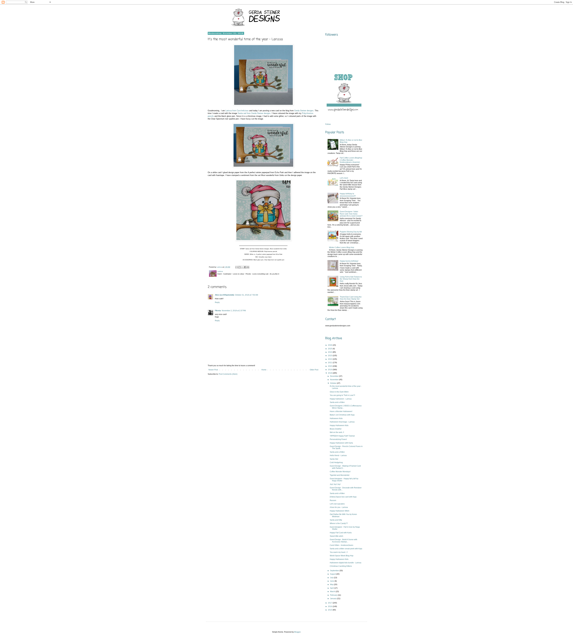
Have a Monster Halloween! (341, 411)
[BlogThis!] (239, 267)
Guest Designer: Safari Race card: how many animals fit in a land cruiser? (351, 214)
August (333, 574)
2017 (330, 603)
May (332, 584)
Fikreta (218, 311)
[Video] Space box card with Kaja (343, 497)
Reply (217, 302)
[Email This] (236, 267)
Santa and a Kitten (337, 402)
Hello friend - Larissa (338, 455)
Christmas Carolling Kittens (341, 566)
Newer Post (213, 370)
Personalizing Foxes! (338, 439)
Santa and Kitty (336, 520)
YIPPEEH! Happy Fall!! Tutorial (342, 436)
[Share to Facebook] (245, 267)
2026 (330, 345)
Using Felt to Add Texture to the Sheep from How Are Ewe (351, 279)
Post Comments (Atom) (228, 374)
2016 (330, 606)
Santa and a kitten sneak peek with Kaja (346, 549)
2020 (330, 366)
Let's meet (344, 178)
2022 (330, 359)
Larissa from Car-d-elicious (237, 110)
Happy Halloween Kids (339, 425)
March (333, 591)
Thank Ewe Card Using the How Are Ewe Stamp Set (351, 298)
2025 (330, 349)
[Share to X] (242, 267)
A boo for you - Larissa (339, 507)
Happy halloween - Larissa (341, 399)
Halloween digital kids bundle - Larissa (345, 563)
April (332, 588)
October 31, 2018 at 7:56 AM (246, 295)
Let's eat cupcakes (337, 504)
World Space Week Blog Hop (341, 556)
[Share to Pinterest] (248, 267)
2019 (330, 370)
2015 (330, 610)
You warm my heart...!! (339, 552)
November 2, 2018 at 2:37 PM (234, 311)
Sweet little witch (336, 536)
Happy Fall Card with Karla (341, 533)
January (333, 598)
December (334, 376)
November (334, 380)
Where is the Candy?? (339, 523)
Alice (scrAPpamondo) (224, 295)
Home (263, 370)
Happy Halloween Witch (339, 511)
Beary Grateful (335, 429)
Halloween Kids (336, 418)
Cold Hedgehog (336, 462)
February (334, 595)
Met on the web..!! (337, 432)
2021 (330, 363)
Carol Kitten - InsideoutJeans (341, 545)
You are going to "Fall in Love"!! (342, 395)
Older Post (314, 370)
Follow (328, 124)
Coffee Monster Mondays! (340, 472)
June (332, 581)
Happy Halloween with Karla (341, 443)
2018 (330, 373)
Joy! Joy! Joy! (335, 484)
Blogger (297, 632)
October (333, 383)
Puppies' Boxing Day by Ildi (351, 232)
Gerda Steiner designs (304, 110)
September (334, 571)
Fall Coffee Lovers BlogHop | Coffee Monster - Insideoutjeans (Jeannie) (351, 160)
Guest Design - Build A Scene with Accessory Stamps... (343, 540)
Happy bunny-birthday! (349, 261)
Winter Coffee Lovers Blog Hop (341, 247)
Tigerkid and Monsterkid (339, 475)
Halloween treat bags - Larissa (342, 422)
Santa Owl (334, 459)
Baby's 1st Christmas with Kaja (342, 415)
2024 (330, 352)
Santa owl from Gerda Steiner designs (254, 113)
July (332, 578)
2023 (330, 356)
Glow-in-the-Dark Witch (339, 392)
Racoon (333, 500)
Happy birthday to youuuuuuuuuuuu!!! (348, 195)
